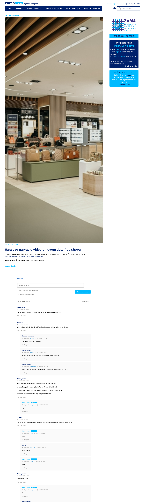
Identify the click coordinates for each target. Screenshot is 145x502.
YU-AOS (32, 338)
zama (21, 3)
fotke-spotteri (73, 9)
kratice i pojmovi (92, 9)
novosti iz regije (34, 9)
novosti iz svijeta (54, 9)
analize (19, 9)
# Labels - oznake (124, 35)
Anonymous (32, 366)
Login (21, 278)
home (9, 9)
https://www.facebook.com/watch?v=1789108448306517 (24, 256)
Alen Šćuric (32, 447)
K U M (31, 433)
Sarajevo (14, 266)
